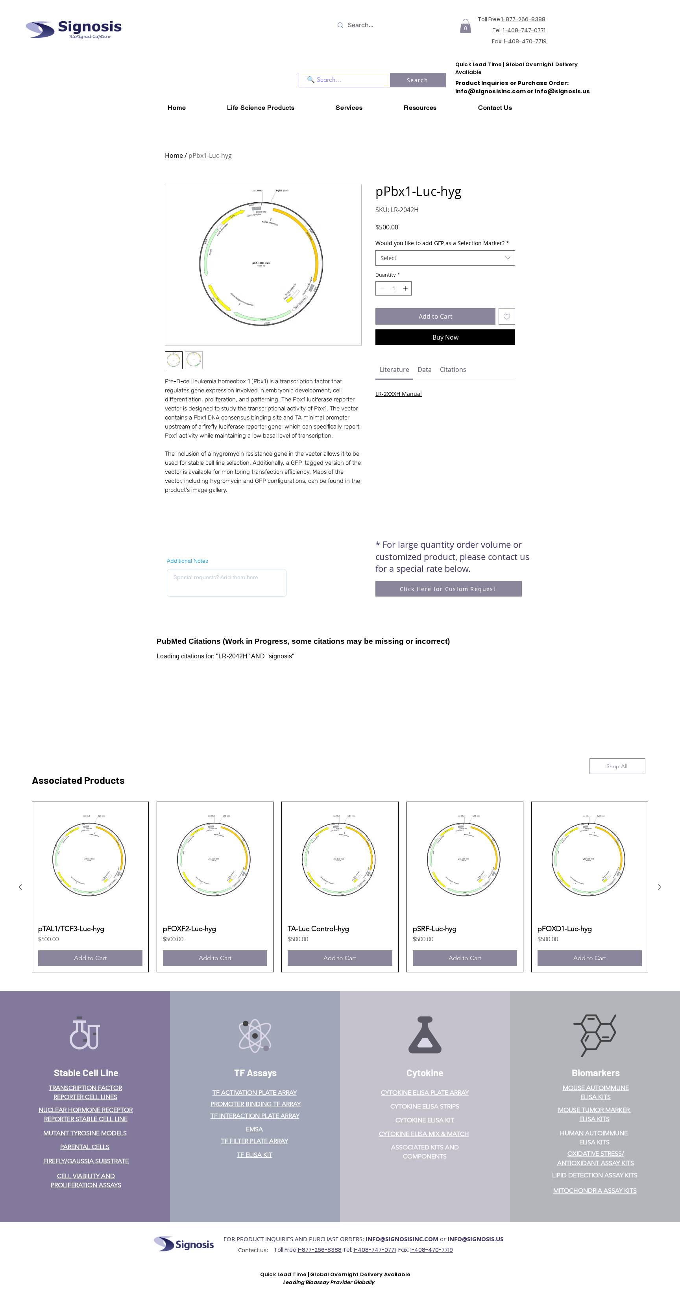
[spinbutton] (393, 288)
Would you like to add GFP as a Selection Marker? (442, 243)
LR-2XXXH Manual (398, 393)
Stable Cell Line (86, 1072)
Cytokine (425, 1072)
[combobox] (445, 258)
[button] (465, 26)
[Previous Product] (20, 887)
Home (174, 155)
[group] (340, 887)
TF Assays (255, 1072)
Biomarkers (596, 1072)
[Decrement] (381, 288)
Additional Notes (187, 561)
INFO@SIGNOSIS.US (475, 1239)
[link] (394, 369)
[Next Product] (659, 887)
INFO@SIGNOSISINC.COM (402, 1239)
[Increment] (406, 288)
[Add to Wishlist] (507, 316)
